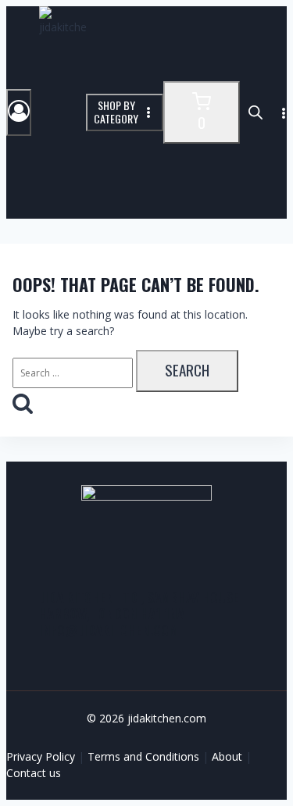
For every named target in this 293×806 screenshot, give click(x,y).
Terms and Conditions (143, 756)
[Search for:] (74, 372)
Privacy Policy (40, 756)
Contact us (33, 772)
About (227, 756)
